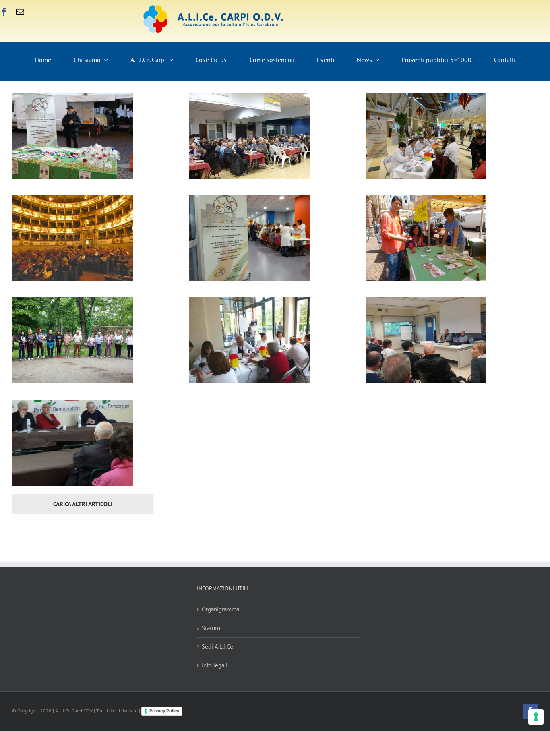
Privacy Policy (164, 711)
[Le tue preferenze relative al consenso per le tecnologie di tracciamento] (536, 717)
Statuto (211, 628)
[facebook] (4, 12)
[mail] (20, 12)
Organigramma (220, 609)
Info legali (214, 665)
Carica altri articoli (82, 504)
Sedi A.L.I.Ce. (218, 646)
